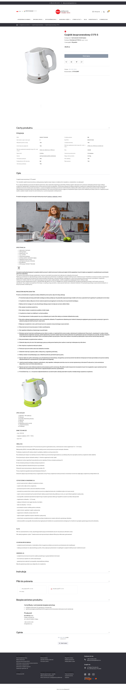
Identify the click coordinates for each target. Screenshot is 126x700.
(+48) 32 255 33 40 (55, 3)
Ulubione (67, 677)
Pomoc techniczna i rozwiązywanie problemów (51, 677)
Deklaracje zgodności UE (22, 668)
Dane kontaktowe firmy (21, 658)
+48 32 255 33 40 (28, 622)
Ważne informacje (20, 659)
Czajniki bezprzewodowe (37, 24)
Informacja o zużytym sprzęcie (23, 666)
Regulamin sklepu (69, 658)
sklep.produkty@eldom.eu (69, 3)
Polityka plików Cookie (70, 661)
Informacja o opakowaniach (22, 665)
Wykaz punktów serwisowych (47, 675)
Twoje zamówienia (69, 674)
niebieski (54, 196)
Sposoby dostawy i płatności (47, 659)
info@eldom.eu (28, 624)
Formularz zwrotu (45, 661)
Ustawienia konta (69, 675)
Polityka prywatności (69, 659)
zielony (50, 196)
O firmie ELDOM (20, 674)
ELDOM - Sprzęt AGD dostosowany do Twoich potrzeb (17, 25)
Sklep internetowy (62, 689)
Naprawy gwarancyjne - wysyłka (48, 674)
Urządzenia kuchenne (25, 24)
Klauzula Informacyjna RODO (23, 661)
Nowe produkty (44, 658)
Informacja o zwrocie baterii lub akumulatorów (27, 663)
